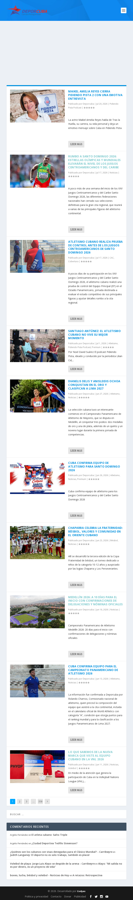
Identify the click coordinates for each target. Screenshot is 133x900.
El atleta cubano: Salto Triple (49, 834)
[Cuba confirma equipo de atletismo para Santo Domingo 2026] (37, 477)
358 (40, 801)
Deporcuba (88, 103)
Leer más (76, 144)
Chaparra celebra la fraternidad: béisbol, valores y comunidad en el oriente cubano (95, 531)
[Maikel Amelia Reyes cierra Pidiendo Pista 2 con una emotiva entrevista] (37, 106)
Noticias (114, 172)
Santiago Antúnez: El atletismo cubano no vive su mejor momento (94, 334)
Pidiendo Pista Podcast (79, 347)
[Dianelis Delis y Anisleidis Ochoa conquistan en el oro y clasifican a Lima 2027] (37, 395)
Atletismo (113, 343)
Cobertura (73, 261)
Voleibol (72, 768)
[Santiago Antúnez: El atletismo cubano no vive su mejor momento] (37, 345)
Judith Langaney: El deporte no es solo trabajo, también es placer (50, 855)
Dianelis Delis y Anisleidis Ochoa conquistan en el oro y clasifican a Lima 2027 (94, 384)
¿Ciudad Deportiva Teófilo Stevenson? (54, 843)
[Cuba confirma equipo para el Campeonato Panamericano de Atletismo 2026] (37, 681)
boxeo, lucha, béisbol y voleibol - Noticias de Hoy (39, 875)
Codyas (81, 891)
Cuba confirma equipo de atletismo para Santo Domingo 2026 (94, 466)
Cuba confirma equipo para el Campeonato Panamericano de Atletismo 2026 (93, 670)
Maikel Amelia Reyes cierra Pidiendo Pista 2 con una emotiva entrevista (95, 95)
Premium (96, 347)
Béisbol (114, 540)
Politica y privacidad (36, 896)
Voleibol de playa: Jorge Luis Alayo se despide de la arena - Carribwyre (52, 863)
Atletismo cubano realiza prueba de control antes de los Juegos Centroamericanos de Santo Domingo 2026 (95, 247)
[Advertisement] (66, 47)
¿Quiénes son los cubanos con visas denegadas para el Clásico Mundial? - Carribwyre (61, 851)
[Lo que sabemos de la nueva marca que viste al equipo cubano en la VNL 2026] (37, 766)
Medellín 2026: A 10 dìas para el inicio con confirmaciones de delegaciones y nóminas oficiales (95, 600)
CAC (112, 257)
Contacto (56, 896)
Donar (67, 896)
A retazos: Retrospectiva (87, 875)
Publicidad (80, 896)
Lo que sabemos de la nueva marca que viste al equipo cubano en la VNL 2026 (90, 755)
